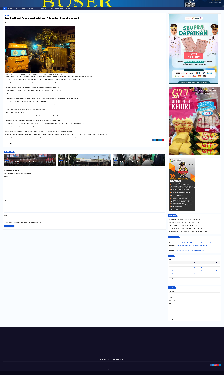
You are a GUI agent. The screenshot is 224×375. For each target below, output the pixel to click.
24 (172, 276)
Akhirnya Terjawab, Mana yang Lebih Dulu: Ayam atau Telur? (195, 240)
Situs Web (6, 215)
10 (172, 270)
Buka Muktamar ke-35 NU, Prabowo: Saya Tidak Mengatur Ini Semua (127, 161)
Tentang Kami (106, 369)
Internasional (172, 300)
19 (187, 273)
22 (208, 273)
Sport (23, 8)
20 (194, 273)
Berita (170, 294)
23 (216, 273)
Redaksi (68, 8)
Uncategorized (172, 319)
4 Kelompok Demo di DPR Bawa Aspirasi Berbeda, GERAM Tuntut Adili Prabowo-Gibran (188, 231)
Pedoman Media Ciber (112, 369)
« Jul (194, 281)
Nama (5, 200)
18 (179, 273)
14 (201, 270)
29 (208, 276)
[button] (220, 8)
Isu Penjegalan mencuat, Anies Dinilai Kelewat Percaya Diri (21, 143)
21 (201, 273)
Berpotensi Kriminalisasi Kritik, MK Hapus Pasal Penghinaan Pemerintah (19, 161)
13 (194, 270)
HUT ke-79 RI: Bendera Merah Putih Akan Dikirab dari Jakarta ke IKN (145, 143)
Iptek (36, 8)
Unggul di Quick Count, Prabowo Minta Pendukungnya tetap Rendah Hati (192, 247)
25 (179, 276)
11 (179, 270)
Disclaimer (118, 369)
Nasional (10, 8)
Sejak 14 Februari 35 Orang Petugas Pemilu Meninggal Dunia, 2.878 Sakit (197, 242)
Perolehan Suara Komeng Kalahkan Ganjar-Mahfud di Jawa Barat (190, 250)
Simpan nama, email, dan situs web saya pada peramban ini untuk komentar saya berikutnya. (23, 222)
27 (194, 276)
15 (208, 270)
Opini (51, 8)
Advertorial (44, 8)
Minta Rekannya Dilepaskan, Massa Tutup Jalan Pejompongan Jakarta (73, 161)
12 (187, 270)
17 (172, 273)
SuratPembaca (59, 8)
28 (201, 276)
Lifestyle (30, 8)
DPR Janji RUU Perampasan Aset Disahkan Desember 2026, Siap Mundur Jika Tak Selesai (188, 228)
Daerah (18, 8)
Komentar (6, 176)
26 (187, 276)
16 (216, 270)
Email (5, 207)
